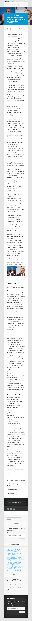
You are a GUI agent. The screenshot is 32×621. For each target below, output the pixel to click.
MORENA (10, 566)
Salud (21, 567)
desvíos (14, 557)
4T (8, 550)
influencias (9, 562)
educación (9, 558)
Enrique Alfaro (15, 558)
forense (13, 559)
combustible (10, 556)
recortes (13, 567)
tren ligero (13, 570)
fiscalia (10, 559)
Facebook (11, 509)
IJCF (16, 560)
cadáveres (21, 553)
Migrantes (17, 564)
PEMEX (8, 567)
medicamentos (10, 564)
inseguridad (16, 562)
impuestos (19, 560)
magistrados (18, 563)
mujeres (19, 566)
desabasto (10, 557)
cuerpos (21, 556)
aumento (16, 553)
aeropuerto (11, 550)
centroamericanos (20, 554)
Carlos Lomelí (11, 554)
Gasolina (18, 559)
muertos (15, 566)
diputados (19, 557)
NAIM (22, 566)
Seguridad (10, 568)
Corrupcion (15, 556)
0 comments (17, 31)
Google (8, 509)
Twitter (14, 509)
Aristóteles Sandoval (13, 552)
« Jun (8, 592)
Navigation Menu (16, 4)
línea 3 (14, 563)
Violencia (18, 570)
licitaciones (9, 563)
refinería (17, 567)
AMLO (18, 550)
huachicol (12, 560)
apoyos (9, 551)
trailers (15, 568)
